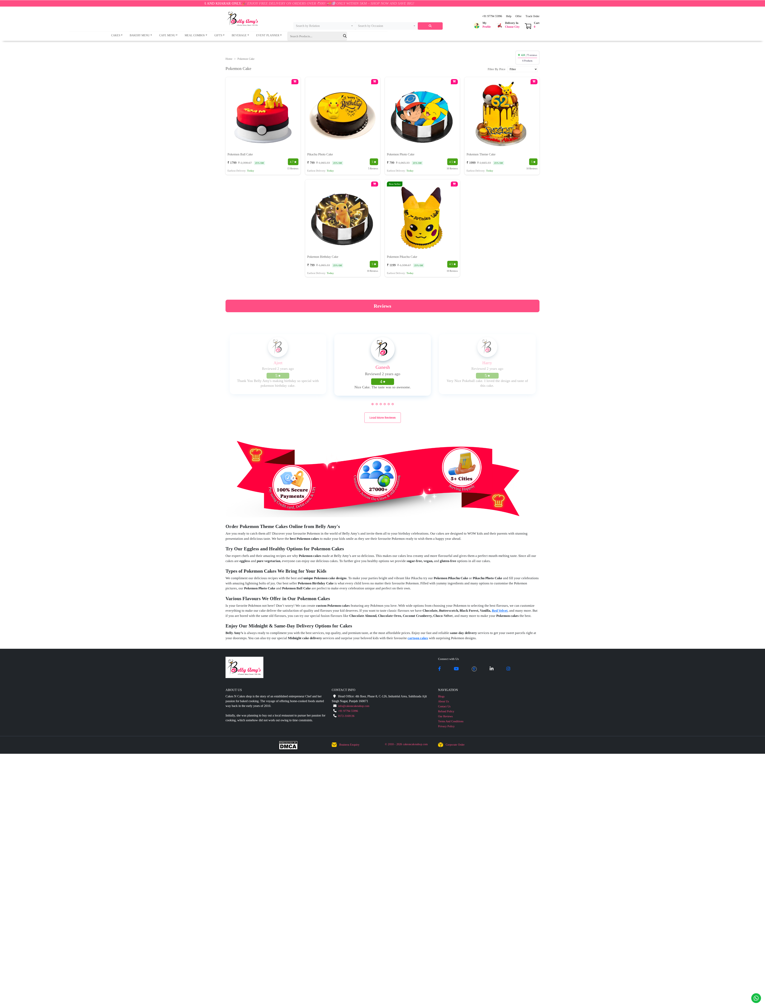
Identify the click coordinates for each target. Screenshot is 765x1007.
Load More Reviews (383, 418)
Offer (518, 16)
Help (508, 16)
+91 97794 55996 (492, 16)
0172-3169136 (346, 716)
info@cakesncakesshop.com (353, 706)
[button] (482, 25)
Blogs (441, 696)
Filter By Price (496, 69)
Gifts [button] (218, 35)
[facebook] (439, 669)
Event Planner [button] (267, 35)
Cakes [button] (115, 35)
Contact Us (444, 706)
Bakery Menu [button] (140, 35)
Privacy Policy (446, 726)
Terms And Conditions (450, 721)
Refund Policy (446, 711)
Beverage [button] (239, 35)
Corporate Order (455, 744)
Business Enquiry (349, 744)
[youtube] (456, 669)
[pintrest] (474, 669)
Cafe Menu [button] (167, 35)
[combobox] (324, 26)
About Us (443, 701)
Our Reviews (445, 716)
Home (229, 58)
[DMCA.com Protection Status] (291, 746)
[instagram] (508, 669)
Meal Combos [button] (195, 35)
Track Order (532, 16)
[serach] (430, 26)
